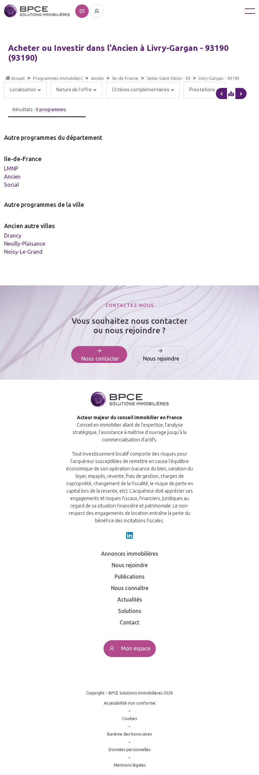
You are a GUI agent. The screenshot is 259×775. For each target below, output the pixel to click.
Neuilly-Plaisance (24, 244)
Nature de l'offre (74, 89)
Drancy (12, 235)
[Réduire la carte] (221, 93)
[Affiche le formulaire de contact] (82, 10)
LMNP (11, 168)
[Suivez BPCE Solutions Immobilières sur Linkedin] (129, 534)
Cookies (129, 718)
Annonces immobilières (129, 554)
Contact (129, 622)
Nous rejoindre (130, 565)
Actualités (129, 599)
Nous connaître (129, 588)
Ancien (12, 177)
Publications (130, 577)
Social (11, 185)
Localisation (23, 89)
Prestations (202, 89)
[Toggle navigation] (250, 11)
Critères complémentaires (140, 89)
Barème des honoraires (129, 734)
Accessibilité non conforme (129, 703)
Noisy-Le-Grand (23, 252)
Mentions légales (130, 765)
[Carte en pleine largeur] (241, 93)
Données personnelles (129, 749)
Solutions (129, 611)
